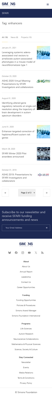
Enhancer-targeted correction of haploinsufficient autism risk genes (18, 134)
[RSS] (42, 252)
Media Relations (26, 373)
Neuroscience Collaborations (26, 339)
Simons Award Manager (26, 310)
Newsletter (26, 362)
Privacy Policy (26, 383)
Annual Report (26, 272)
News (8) (14, 37)
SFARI (5, 13)
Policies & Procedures (26, 305)
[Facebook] (16, 252)
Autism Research (26, 334)
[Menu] (47, 4)
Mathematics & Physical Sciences (26, 344)
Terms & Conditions (26, 378)
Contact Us (26, 282)
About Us (26, 266)
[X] (36, 252)
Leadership (26, 277)
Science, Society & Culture (26, 349)
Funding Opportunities (26, 300)
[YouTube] (29, 252)
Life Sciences (26, 329)
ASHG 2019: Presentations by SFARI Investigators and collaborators (17, 177)
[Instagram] (22, 252)
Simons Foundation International (26, 316)
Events (26, 367)
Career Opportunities (26, 287)
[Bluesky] (9, 252)
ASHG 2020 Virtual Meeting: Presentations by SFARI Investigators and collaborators (17, 84)
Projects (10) (26, 37)
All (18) (5, 37)
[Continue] (46, 228)
